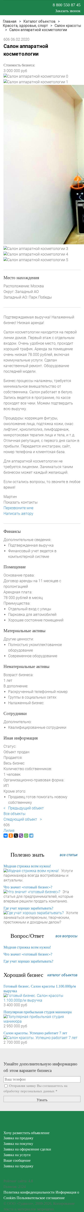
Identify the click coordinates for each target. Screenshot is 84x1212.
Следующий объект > (23, 819)
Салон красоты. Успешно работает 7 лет (35, 1033)
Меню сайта (6, 7)
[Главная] (9, 21)
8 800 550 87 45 (66, 5)
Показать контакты (21, 502)
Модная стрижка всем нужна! (27, 866)
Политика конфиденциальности (29, 1192)
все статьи (68, 855)
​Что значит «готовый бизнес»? (28, 887)
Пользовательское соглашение (41, 1198)
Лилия (9, 830)
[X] (16, 835)
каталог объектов (62, 975)
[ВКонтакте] (6, 835)
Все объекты (14, 814)
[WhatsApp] (26, 835)
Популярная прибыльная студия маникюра (38, 1012)
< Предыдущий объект (24, 808)
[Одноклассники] (11, 835)
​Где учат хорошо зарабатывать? (28, 908)
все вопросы (66, 936)
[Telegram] (31, 835)
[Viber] (21, 835)
